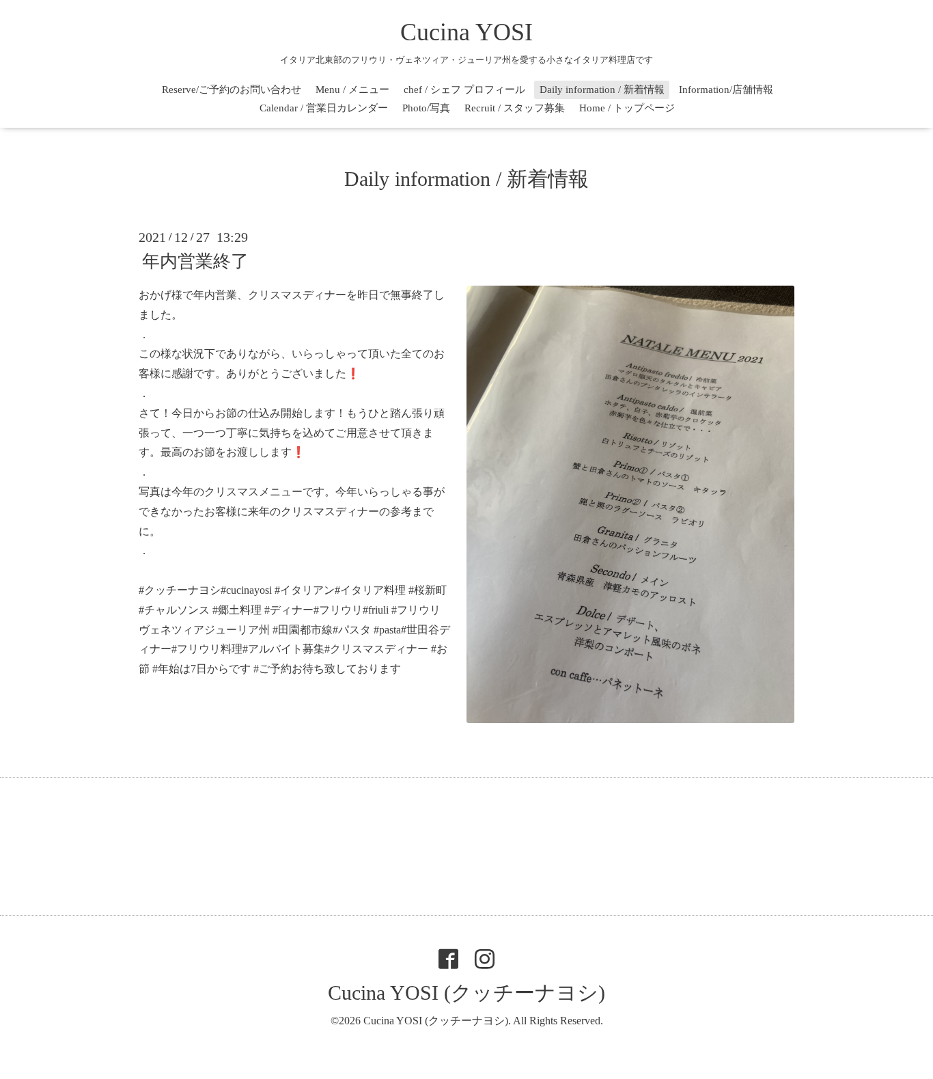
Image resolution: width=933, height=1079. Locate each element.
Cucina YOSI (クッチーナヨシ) (466, 992)
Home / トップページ (627, 108)
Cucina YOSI (466, 32)
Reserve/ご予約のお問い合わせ (231, 89)
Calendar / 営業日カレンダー (324, 108)
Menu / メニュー (352, 89)
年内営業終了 (195, 261)
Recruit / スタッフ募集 (514, 108)
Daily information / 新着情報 (602, 89)
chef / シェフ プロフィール (464, 89)
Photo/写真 (426, 108)
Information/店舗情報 (726, 89)
